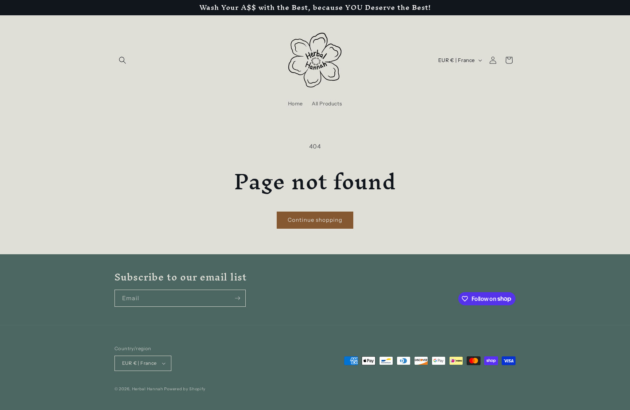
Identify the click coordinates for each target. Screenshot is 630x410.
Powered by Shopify (185, 388)
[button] (122, 60)
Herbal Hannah (147, 388)
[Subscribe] (237, 298)
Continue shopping (315, 219)
